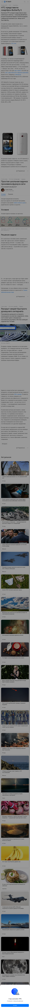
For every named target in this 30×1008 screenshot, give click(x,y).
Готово (15, 1005)
